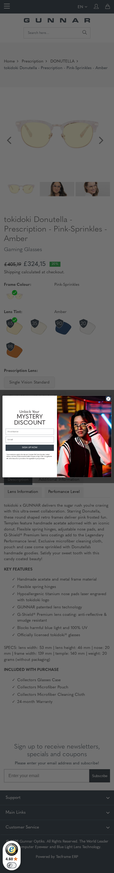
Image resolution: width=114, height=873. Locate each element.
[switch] (11, 865)
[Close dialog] (108, 399)
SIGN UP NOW (29, 448)
